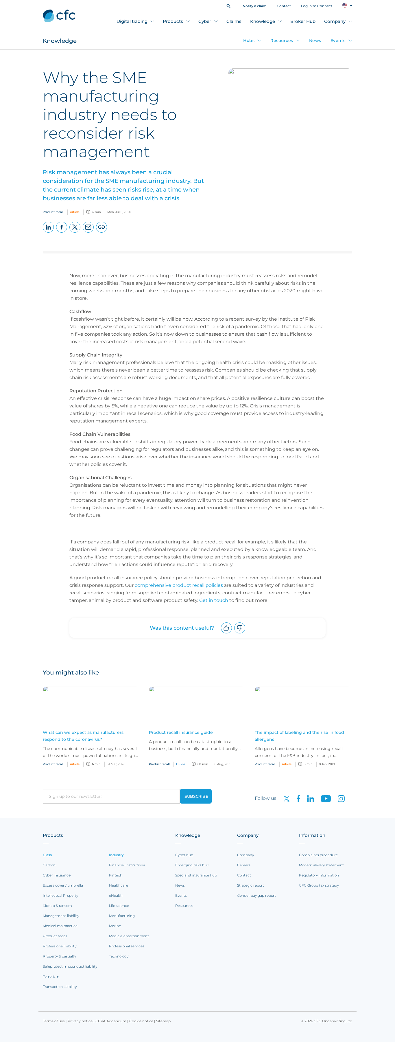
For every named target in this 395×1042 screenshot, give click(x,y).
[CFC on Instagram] (338, 798)
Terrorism (51, 976)
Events (338, 40)
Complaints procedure (318, 855)
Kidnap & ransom (57, 905)
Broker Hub (302, 21)
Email (88, 232)
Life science (119, 905)
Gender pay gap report (256, 895)
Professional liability (59, 946)
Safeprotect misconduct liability (70, 966)
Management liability (61, 916)
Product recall (55, 936)
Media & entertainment (129, 936)
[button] (228, 6)
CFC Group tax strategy (319, 885)
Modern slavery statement (321, 865)
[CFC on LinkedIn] (308, 798)
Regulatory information (319, 875)
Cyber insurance (57, 875)
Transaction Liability (60, 986)
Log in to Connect (316, 6)
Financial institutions (127, 865)
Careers (243, 865)
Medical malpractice (60, 926)
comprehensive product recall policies (179, 585)
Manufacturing (122, 916)
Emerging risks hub (192, 865)
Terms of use (54, 1021)
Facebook (61, 232)
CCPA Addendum (110, 1021)
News (315, 40)
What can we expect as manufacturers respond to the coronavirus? (83, 736)
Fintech (115, 875)
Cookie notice (141, 1021)
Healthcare (118, 885)
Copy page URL (101, 232)
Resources (281, 40)
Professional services (126, 946)
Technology (118, 956)
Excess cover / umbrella (63, 885)
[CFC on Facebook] (296, 798)
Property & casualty (59, 956)
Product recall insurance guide (181, 732)
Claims (233, 21)
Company (335, 21)
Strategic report (250, 885)
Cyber (204, 21)
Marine (115, 926)
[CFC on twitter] (284, 798)
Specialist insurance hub (196, 875)
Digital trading (132, 21)
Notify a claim (255, 6)
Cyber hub (184, 855)
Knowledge (262, 21)
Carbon (49, 865)
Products (173, 21)
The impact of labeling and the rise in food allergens (299, 736)
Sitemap (163, 1021)
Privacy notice (80, 1021)
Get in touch (213, 600)
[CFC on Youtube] (323, 798)
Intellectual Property (60, 895)
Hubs (248, 40)
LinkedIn (48, 232)
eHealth (116, 895)
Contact (284, 6)
